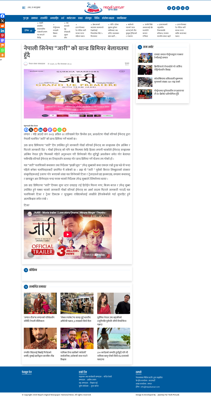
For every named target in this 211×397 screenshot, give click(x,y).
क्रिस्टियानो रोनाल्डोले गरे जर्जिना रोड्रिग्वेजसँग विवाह (168, 68)
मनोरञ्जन (71, 18)
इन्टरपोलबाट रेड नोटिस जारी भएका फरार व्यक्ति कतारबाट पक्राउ (180, 30)
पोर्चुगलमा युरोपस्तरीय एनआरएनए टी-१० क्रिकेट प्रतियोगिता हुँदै (169, 92)
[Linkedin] (40, 130)
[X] (31, 130)
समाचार (34, 18)
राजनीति (43, 18)
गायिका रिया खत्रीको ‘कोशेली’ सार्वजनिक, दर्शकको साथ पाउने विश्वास (73, 356)
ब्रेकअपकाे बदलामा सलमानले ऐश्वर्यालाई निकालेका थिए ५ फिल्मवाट (97, 30)
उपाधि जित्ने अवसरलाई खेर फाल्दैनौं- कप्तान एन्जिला (148, 30)
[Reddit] (36, 130)
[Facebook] (26, 130)
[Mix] (55, 130)
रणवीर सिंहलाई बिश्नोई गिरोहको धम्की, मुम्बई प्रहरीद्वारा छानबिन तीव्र (39, 354)
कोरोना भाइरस (108, 18)
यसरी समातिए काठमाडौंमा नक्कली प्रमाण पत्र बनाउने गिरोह (42, 30)
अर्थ (62, 18)
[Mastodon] (50, 130)
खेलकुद (88, 18)
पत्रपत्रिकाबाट (122, 18)
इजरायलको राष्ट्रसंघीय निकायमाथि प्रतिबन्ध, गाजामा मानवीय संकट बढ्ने (164, 30)
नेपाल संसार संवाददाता (37, 63)
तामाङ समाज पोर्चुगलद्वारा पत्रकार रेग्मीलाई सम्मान (168, 56)
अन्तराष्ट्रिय (54, 18)
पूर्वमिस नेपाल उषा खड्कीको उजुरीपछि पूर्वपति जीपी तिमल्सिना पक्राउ (111, 321)
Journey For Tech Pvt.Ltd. (168, 395)
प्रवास (80, 18)
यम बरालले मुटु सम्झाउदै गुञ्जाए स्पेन (67, 30)
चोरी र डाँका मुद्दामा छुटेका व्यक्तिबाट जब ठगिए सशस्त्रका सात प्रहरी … (113, 30)
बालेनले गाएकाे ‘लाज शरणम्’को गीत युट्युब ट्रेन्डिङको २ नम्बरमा (131, 30)
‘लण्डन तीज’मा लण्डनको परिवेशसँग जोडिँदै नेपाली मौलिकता (39, 319)
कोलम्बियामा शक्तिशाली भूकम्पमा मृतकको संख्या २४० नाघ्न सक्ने (168, 80)
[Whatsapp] (59, 130)
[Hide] (1, 60)
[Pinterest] (45, 130)
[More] (64, 130)
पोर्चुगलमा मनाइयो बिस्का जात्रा (56, 32)
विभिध (96, 18)
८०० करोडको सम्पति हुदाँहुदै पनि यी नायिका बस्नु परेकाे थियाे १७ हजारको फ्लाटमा (113, 356)
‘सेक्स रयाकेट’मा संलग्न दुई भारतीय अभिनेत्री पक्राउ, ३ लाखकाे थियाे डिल (75, 319)
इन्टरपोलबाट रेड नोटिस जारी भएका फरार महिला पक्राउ (81, 32)
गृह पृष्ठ (26, 18)
